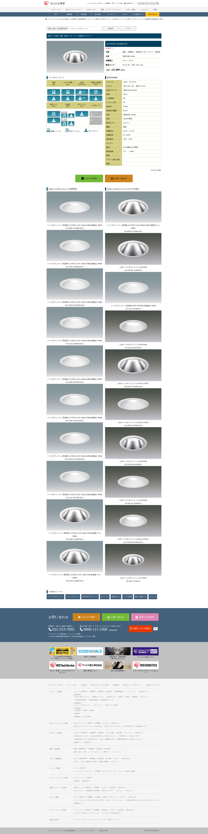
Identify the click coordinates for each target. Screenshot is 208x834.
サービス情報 (110, 733)
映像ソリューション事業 (58, 787)
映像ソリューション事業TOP (82, 787)
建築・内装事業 (55, 749)
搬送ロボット (89, 742)
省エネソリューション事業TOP (83, 723)
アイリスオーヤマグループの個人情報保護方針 (62, 830)
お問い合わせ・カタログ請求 (100, 685)
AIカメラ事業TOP (79, 797)
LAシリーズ (104, 596)
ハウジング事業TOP (80, 768)
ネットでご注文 (118, 3)
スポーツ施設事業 (56, 758)
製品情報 (84, 14)
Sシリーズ (153, 596)
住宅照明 (77, 713)
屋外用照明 (77, 708)
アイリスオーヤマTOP (95, 3)
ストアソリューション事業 (59, 778)
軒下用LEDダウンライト (90, 596)
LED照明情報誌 (118, 691)
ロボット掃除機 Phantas (107, 739)
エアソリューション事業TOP (82, 810)
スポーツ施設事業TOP (80, 758)
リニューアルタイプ (72, 596)
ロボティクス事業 (56, 733)
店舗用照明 (77, 703)
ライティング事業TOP (80, 691)
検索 (111, 28)
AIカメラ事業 (54, 797)
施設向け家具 (54, 819)
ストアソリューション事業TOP (83, 777)
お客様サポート (130, 3)
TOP (55, 14)
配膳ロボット (78, 742)
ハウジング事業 (55, 768)
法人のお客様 (57, 3)
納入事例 (98, 14)
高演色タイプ (116, 596)
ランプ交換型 (127, 596)
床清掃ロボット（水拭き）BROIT (129, 736)
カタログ (125, 14)
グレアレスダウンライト (55, 596)
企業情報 (107, 3)
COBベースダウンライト (58, 189)
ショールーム (111, 14)
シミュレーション (131, 691)
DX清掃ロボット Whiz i (81, 736)
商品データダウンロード (110, 797)
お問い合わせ (152, 14)
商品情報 (100, 691)
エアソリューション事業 (58, 810)
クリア (128, 28)
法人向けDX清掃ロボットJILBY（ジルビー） (104, 736)
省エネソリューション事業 (59, 723)
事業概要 (69, 14)
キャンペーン (129, 733)
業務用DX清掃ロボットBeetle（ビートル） (129, 739)
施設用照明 (77, 694)
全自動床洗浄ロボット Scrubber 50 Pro (85, 739)
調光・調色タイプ (140, 596)
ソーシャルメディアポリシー (87, 830)
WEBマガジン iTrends (153, 685)
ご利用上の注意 (102, 830)
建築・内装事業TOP (80, 749)
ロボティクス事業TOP (80, 733)
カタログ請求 (91, 178)
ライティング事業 (56, 691)
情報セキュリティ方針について (133, 685)
